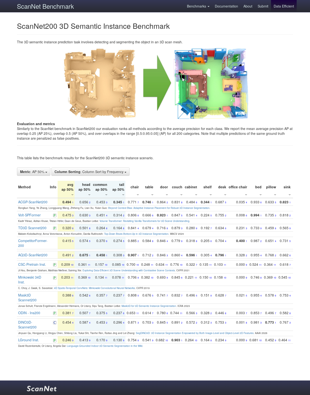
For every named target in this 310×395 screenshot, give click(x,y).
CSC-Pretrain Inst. (32, 264)
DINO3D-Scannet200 (27, 324)
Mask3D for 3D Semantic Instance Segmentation (149, 306)
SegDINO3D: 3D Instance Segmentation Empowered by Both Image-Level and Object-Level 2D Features (195, 333)
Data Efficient (284, 6)
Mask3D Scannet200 (27, 297)
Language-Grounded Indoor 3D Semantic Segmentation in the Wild (104, 346)
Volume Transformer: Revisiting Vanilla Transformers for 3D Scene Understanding (144, 221)
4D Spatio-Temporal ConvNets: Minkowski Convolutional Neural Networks (94, 288)
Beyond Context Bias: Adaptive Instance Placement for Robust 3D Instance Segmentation (158, 208)
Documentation (226, 6)
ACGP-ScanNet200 (32, 201)
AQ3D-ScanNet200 (32, 254)
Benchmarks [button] (197, 6)
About (247, 6)
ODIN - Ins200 (29, 312)
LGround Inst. (28, 339)
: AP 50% (32, 171)
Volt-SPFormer (29, 215)
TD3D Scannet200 (32, 227)
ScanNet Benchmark (45, 5)
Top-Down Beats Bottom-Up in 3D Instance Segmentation (136, 233)
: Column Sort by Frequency (89, 171)
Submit (263, 6)
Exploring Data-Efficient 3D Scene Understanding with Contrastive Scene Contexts (129, 270)
